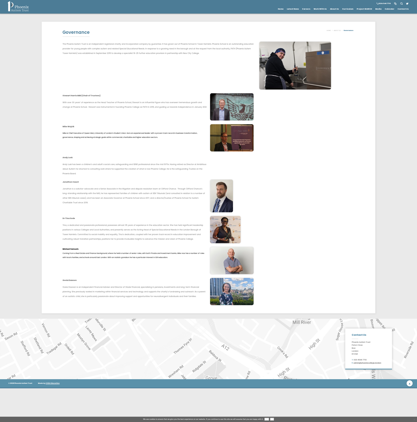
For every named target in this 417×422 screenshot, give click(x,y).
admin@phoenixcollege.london (367, 363)
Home (281, 9)
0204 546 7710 (384, 3)
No (272, 419)
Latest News (293, 9)
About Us (334, 9)
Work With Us (320, 9)
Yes (266, 419)
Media (378, 9)
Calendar (389, 9)
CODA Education (53, 383)
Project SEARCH (364, 9)
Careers (306, 9)
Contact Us (403, 9)
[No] (414, 419)
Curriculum (347, 9)
